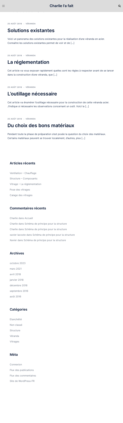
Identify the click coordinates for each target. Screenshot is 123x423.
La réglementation (28, 62)
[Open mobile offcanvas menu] (3, 6)
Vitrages (14, 341)
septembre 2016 (19, 290)
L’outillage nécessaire (32, 94)
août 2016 (15, 296)
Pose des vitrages (20, 189)
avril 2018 (15, 274)
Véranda (31, 24)
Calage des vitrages (21, 195)
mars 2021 (16, 268)
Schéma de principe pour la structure (46, 223)
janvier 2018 (17, 279)
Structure (15, 330)
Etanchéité (16, 319)
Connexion (16, 364)
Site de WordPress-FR (22, 380)
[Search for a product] (119, 6)
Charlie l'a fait (61, 6)
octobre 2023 (18, 263)
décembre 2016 (18, 285)
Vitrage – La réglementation (25, 184)
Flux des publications (22, 370)
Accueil (29, 218)
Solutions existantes (31, 30)
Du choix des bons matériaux (41, 125)
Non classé (16, 324)
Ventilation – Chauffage (23, 173)
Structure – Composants (23, 178)
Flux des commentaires (23, 375)
